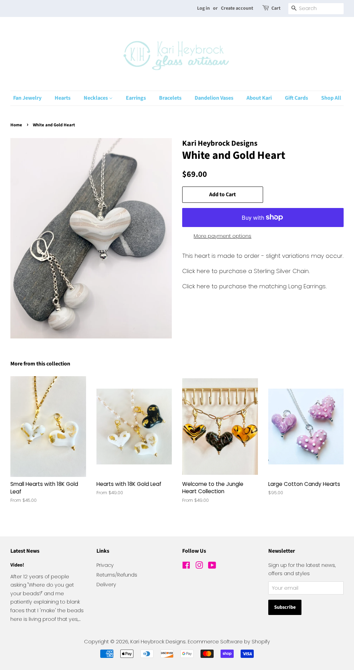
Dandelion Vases (214, 98)
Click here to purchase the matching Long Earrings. (254, 286)
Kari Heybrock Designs (158, 641)
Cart (275, 8)
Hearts (63, 98)
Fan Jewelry (27, 98)
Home (16, 125)
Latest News (24, 551)
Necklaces (96, 98)
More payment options (222, 235)
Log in (203, 8)
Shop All (331, 98)
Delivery (106, 584)
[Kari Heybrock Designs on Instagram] (199, 566)
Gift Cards (296, 98)
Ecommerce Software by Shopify (229, 641)
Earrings (136, 98)
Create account (237, 8)
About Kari (259, 98)
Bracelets (170, 98)
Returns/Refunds (116, 574)
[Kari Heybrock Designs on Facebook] (186, 566)
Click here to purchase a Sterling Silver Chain (245, 271)
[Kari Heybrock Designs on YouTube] (212, 566)
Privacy (105, 565)
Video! (17, 565)
